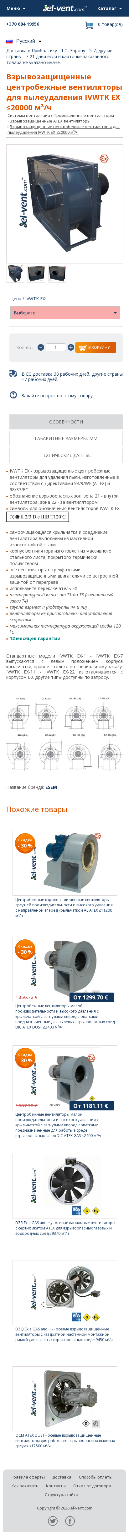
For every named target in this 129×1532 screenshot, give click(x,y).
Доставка (61, 1477)
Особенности (66, 422)
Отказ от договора (92, 1486)
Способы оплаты (95, 1477)
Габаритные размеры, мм (66, 438)
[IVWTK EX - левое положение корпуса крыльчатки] (36, 274)
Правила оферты (28, 1477)
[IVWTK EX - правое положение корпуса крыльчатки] (57, 274)
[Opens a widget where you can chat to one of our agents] (105, 1521)
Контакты (56, 1486)
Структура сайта (61, 1494)
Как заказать (25, 1486)
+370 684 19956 (22, 24)
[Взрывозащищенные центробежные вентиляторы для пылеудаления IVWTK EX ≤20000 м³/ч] (65, 204)
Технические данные (66, 455)
